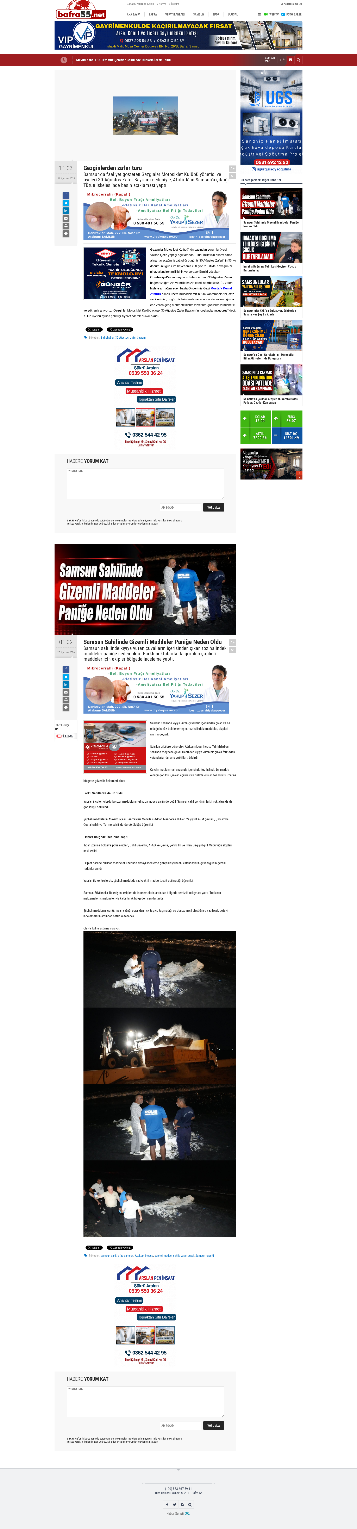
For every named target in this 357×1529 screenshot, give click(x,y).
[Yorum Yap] (66, 233)
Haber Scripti (175, 1514)
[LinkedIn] (66, 210)
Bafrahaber (107, 337)
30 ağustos (122, 337)
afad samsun (125, 1256)
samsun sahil (109, 1256)
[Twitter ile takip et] (174, 1504)
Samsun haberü (204, 1256)
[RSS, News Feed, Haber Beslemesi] (182, 1504)
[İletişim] (290, 60)
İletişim (175, 3)
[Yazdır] (66, 226)
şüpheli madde (163, 1256)
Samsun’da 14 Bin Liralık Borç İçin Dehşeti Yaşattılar (113, 60)
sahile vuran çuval (183, 1256)
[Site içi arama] (298, 60)
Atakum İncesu (144, 1256)
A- (233, 176)
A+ (233, 168)
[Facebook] (66, 195)
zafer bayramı (138, 337)
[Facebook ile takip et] (167, 1504)
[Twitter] (66, 203)
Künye (162, 3)
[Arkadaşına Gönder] (66, 218)
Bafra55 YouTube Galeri (140, 3)
